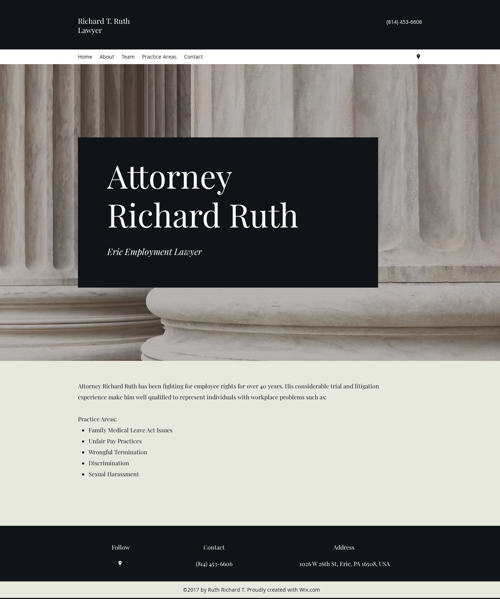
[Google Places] (418, 56)
